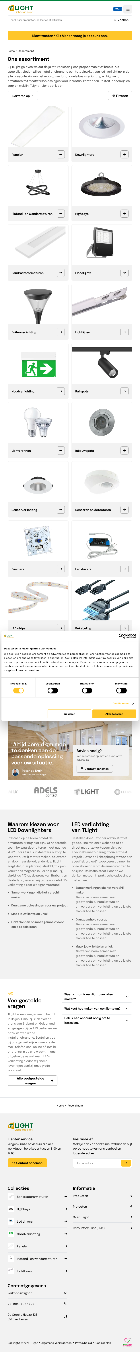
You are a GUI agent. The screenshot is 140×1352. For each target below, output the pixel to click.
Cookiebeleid (104, 1342)
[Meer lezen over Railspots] (124, 391)
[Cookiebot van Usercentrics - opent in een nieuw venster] (120, 636)
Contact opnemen (97, 768)
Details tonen (121, 703)
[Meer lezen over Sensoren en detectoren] (124, 510)
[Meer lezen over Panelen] (61, 154)
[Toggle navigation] (127, 9)
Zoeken (123, 20)
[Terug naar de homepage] (20, 9)
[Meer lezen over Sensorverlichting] (61, 510)
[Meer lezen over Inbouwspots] (124, 450)
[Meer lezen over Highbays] (124, 214)
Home (11, 50)
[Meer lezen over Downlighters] (124, 154)
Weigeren (69, 713)
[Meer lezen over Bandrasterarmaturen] (61, 273)
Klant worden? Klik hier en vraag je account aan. (70, 35)
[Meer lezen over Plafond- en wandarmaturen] (61, 214)
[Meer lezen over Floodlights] (124, 273)
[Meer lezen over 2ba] (117, 9)
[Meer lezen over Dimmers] (61, 569)
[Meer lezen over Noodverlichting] (61, 391)
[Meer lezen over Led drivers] (124, 569)
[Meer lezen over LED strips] (61, 628)
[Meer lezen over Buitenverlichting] (61, 332)
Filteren (122, 95)
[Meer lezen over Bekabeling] (124, 628)
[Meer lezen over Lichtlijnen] (124, 332)
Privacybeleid (83, 1342)
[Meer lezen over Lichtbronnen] (61, 450)
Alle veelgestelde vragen (30, 1080)
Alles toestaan (114, 713)
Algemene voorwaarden (56, 1342)
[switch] (53, 690)
